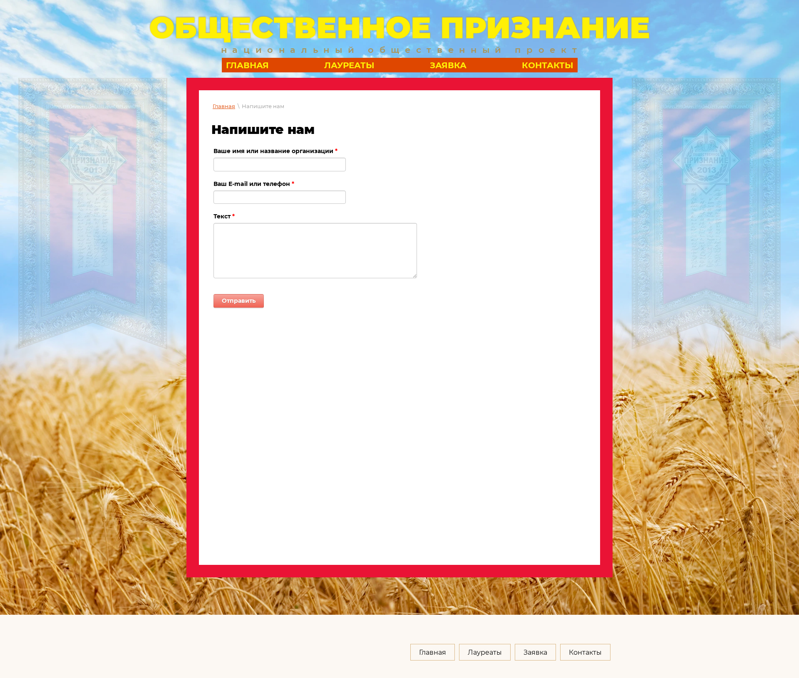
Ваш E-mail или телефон (253, 184)
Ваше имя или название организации (275, 151)
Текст (224, 216)
